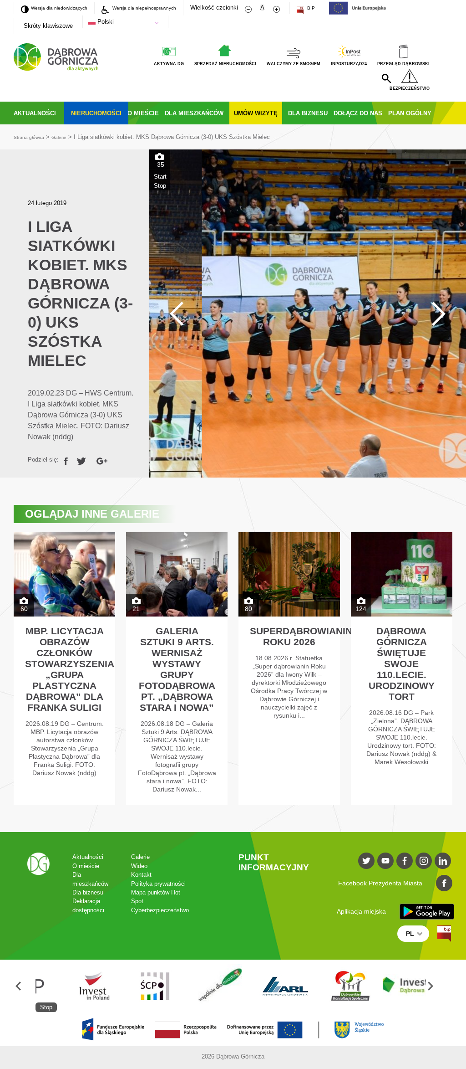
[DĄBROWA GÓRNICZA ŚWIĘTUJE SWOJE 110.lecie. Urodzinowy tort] (401, 696)
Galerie (67, 165)
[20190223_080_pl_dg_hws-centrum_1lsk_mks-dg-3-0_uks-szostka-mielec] (307, 342)
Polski (106, 21)
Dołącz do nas (44, 141)
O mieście (170, 118)
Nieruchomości (114, 118)
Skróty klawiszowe (48, 25)
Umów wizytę (305, 118)
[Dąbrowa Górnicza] (56, 57)
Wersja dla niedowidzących (61, 7)
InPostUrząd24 (338, 65)
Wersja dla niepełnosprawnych (167, 7)
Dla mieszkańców (231, 118)
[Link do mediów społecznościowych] (366, 889)
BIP (343, 7)
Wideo (149, 897)
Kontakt (151, 908)
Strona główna (32, 165)
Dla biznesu (367, 118)
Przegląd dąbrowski (399, 65)
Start (160, 204)
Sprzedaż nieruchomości (198, 65)
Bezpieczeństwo (406, 92)
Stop (160, 214)
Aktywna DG (135, 65)
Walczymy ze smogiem (275, 65)
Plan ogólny (108, 141)
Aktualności (41, 118)
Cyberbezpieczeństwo (175, 952)
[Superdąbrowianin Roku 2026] (289, 696)
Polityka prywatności (172, 919)
